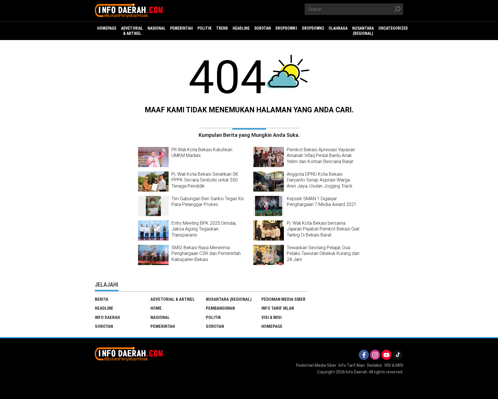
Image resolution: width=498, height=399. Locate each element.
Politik (213, 317)
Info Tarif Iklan (277, 308)
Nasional (160, 317)
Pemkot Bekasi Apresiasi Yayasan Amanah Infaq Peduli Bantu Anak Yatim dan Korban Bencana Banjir (321, 155)
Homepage (271, 326)
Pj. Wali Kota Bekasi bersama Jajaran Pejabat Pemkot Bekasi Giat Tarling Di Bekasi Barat (323, 229)
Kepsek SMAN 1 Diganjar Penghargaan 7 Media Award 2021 (321, 201)
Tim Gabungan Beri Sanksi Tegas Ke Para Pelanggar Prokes (207, 201)
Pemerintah (162, 326)
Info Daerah (107, 317)
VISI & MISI (271, 317)
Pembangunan (220, 308)
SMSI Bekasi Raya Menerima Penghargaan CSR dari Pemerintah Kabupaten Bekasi (206, 253)
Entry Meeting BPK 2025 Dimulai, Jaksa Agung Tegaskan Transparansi (203, 229)
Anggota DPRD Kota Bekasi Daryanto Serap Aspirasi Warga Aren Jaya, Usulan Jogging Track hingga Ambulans (319, 183)
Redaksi (374, 365)
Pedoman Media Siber (283, 299)
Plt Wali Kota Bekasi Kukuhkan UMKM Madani (201, 152)
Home (156, 308)
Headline (104, 308)
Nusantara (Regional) (229, 299)
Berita (101, 299)
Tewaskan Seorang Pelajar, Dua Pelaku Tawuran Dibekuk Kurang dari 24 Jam (323, 253)
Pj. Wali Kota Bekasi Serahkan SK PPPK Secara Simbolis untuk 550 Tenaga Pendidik (204, 180)
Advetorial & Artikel (172, 299)
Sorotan (104, 326)
